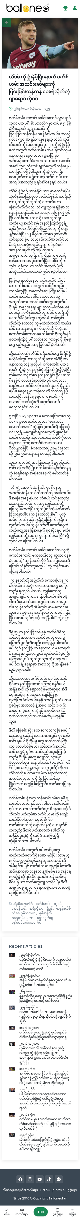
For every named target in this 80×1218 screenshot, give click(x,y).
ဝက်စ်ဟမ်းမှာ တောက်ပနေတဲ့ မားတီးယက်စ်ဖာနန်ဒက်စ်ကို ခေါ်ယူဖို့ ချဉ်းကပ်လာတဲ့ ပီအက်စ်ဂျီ (45, 1124)
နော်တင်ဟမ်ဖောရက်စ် (26, 922)
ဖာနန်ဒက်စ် (63, 908)
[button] (6, 22)
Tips (40, 1212)
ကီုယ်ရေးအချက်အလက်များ (20, 1190)
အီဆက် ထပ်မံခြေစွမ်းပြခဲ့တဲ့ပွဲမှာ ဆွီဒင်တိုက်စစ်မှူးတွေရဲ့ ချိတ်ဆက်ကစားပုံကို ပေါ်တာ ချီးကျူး (44, 1144)
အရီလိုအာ (36, 908)
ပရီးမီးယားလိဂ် (23, 904)
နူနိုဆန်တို (45, 913)
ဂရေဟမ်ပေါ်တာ (22, 918)
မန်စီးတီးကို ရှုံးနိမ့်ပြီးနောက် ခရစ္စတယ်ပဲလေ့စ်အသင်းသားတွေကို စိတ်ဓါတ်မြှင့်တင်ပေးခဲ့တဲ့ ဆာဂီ (45, 964)
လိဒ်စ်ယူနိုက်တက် (24, 913)
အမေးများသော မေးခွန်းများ (59, 1190)
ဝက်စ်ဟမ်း (43, 904)
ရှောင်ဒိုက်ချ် (45, 918)
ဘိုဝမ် (58, 904)
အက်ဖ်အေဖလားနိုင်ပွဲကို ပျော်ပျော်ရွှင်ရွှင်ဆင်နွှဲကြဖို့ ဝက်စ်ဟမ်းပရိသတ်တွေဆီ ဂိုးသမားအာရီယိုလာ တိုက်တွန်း (44, 1078)
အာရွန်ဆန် (19, 908)
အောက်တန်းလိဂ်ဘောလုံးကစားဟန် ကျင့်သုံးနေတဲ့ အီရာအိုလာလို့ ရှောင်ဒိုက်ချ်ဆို (45, 1016)
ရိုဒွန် (50, 908)
